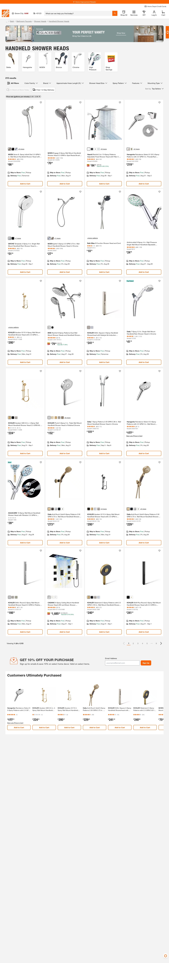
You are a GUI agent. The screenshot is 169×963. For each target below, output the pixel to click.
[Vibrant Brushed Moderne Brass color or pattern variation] (9, 417)
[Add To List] (41, 102)
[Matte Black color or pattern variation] (12, 149)
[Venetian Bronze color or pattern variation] (52, 509)
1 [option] (128, 643)
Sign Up (146, 663)
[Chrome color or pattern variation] (16, 149)
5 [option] (147, 643)
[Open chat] (167, 32)
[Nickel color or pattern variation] (88, 149)
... (6, 22)
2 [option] (133, 643)
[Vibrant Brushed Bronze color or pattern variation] (62, 417)
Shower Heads (40, 21)
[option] (161, 643)
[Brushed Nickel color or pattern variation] (131, 149)
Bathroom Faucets (24, 21)
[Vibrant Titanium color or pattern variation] (12, 597)
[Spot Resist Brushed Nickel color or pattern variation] (9, 149)
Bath (12, 21)
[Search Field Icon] (114, 13)
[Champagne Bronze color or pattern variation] (49, 509)
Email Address (111, 658)
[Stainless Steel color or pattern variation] (62, 509)
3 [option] (137, 643)
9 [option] (156, 643)
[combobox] (78, 13)
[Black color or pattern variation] (95, 149)
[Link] (25, 144)
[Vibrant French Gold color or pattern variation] (52, 417)
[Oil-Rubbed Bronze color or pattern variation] (88, 509)
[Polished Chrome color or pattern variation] (49, 327)
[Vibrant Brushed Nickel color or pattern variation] (88, 327)
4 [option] (142, 643)
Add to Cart (25, 184)
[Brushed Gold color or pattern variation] (52, 597)
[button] (154, 89)
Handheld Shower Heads (59, 21)
